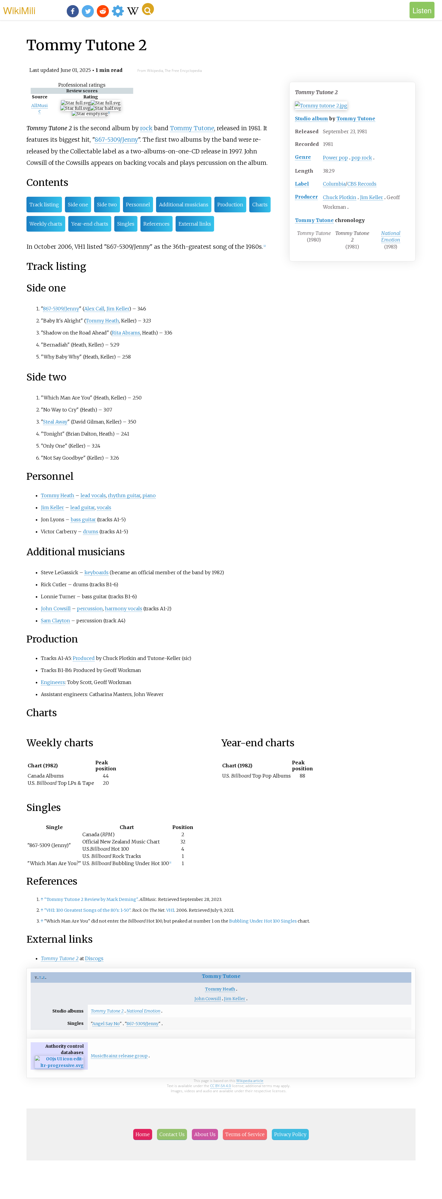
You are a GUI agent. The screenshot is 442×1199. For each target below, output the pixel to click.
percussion (90, 609)
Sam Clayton (55, 621)
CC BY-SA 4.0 (220, 1085)
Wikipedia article (249, 1080)
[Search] (148, 9)
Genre (303, 157)
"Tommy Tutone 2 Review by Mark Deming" (91, 899)
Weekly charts (45, 224)
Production (230, 205)
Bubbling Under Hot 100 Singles (263, 921)
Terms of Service (245, 1134)
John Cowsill (56, 609)
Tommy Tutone (355, 119)
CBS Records (361, 184)
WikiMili (19, 10)
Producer (306, 197)
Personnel (138, 205)
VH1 (170, 910)
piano (149, 495)
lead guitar (82, 507)
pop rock (361, 158)
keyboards (96, 572)
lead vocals (93, 495)
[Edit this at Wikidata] (59, 1065)
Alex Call (94, 309)
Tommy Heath (102, 321)
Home (143, 1134)
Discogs (94, 958)
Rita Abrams (126, 333)
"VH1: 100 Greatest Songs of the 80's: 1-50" (87, 910)
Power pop (335, 158)
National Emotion (391, 236)
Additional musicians (183, 205)
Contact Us (172, 1134)
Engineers (53, 682)
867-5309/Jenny (116, 139)
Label (302, 184)
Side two (107, 205)
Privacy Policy (290, 1134)
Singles (125, 224)
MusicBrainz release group (119, 1056)
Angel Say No (106, 1023)
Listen (422, 10)
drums (90, 532)
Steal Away (55, 422)
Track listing (44, 205)
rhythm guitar (124, 495)
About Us (205, 1134)
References (156, 224)
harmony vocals (123, 609)
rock (146, 128)
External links (195, 224)
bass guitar (83, 519)
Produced (84, 658)
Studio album (311, 119)
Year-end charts (89, 224)
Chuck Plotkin (339, 197)
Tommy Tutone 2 (59, 958)
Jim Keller (371, 197)
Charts (260, 205)
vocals (104, 507)
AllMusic (39, 108)
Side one (78, 205)
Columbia (334, 184)
